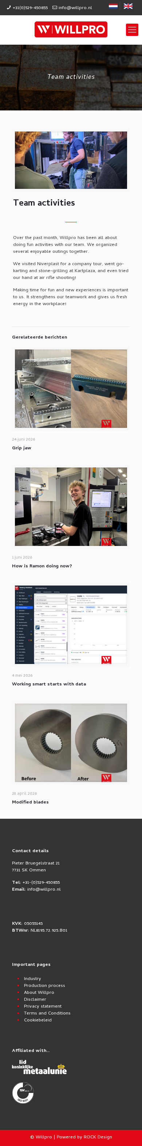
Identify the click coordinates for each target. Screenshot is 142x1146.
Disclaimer (35, 999)
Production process (44, 986)
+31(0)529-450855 (30, 8)
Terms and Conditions (47, 1013)
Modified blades (30, 802)
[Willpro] (71, 29)
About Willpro (39, 992)
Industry (32, 979)
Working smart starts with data (49, 684)
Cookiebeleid (38, 1020)
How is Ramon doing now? (42, 566)
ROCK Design (98, 1137)
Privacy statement (43, 1006)
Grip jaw (21, 448)
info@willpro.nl (75, 8)
